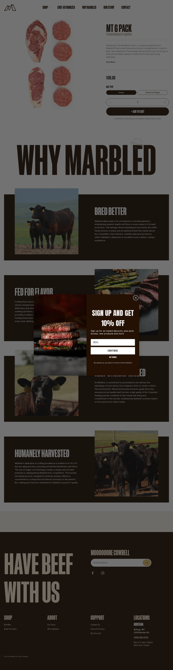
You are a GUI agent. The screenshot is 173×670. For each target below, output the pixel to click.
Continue (113, 350)
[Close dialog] (135, 297)
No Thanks (113, 357)
